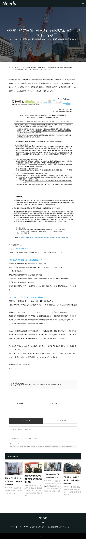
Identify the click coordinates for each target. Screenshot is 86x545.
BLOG (26, 527)
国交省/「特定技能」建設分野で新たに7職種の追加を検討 (13, 481)
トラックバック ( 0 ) (60, 420)
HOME (13, 527)
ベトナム (36, 485)
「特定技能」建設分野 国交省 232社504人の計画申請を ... (72, 480)
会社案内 (32, 527)
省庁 (58, 491)
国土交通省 (23, 39)
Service (20, 527)
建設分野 (7, 490)
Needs (43, 518)
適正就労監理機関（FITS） (67, 39)
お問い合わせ (42, 527)
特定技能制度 (52, 39)
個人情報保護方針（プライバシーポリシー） (61, 527)
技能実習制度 (15, 490)
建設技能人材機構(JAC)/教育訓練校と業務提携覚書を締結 (33, 479)
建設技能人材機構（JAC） (37, 39)
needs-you (21, 383)
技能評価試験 (32, 493)
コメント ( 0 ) (26, 420)
